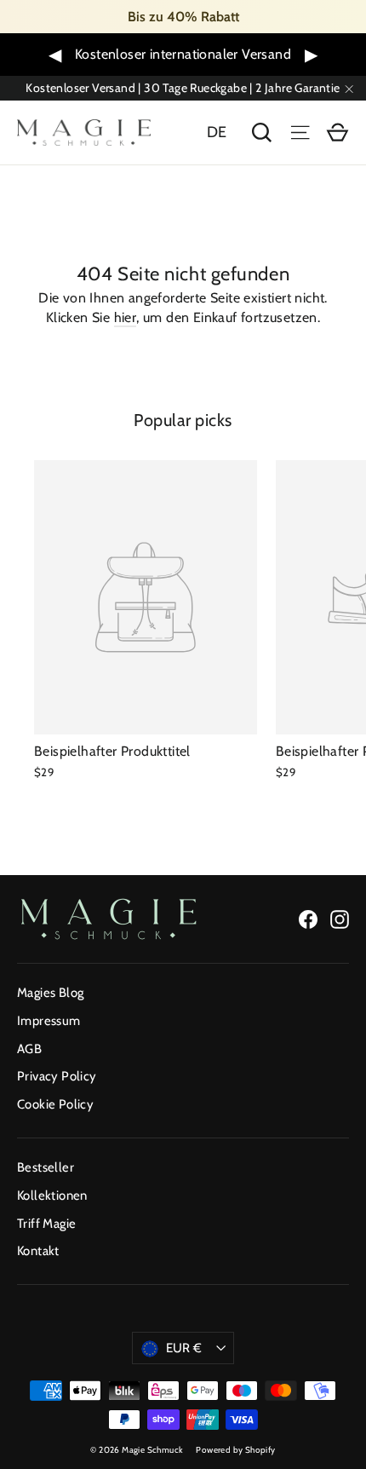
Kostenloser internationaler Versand (183, 54)
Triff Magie (46, 1223)
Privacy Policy (57, 1076)
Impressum (49, 1020)
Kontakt (38, 1251)
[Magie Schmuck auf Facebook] (308, 919)
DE (217, 132)
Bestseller (45, 1167)
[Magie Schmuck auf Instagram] (339, 919)
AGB (29, 1049)
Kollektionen (52, 1195)
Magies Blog (50, 992)
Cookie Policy (55, 1104)
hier (125, 317)
